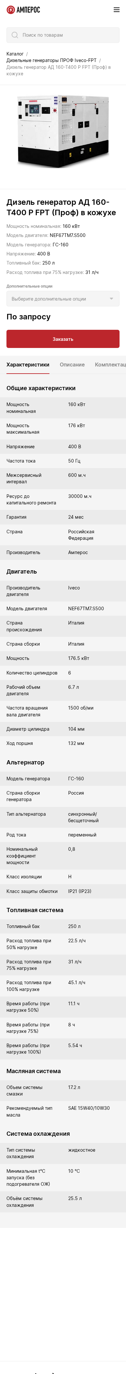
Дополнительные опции (29, 286)
